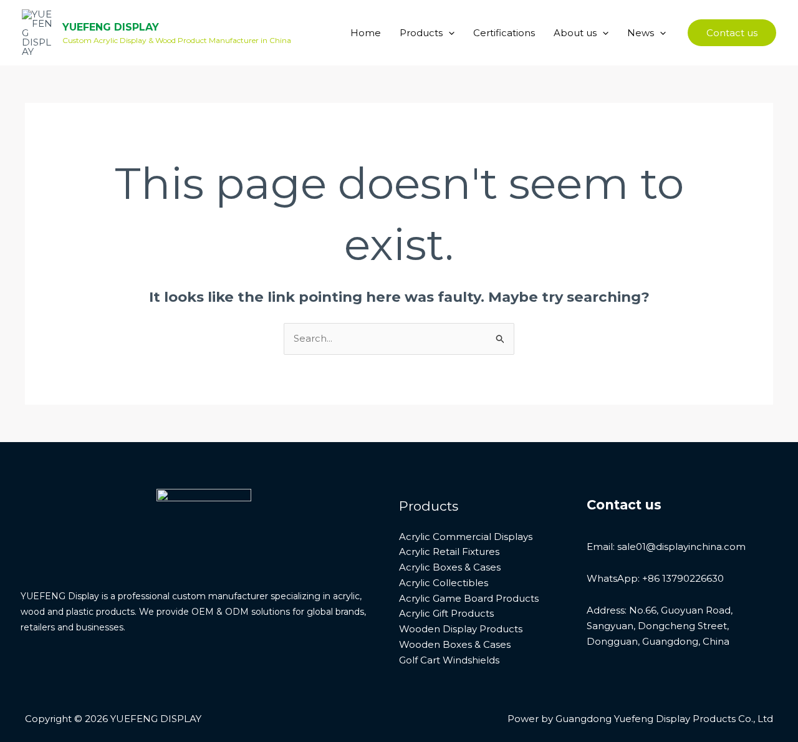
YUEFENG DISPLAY (110, 27)
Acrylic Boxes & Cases (450, 567)
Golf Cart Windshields (449, 660)
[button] (448, 33)
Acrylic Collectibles (443, 583)
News (640, 33)
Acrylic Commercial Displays (465, 536)
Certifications (504, 33)
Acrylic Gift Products (446, 613)
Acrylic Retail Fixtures (449, 551)
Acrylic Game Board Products (469, 598)
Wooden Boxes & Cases (455, 644)
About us (575, 33)
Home (365, 33)
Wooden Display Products (460, 629)
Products (421, 33)
